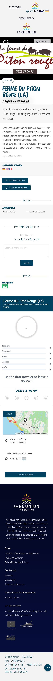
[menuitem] (14, 6)
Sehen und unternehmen (15, 584)
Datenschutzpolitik (15, 668)
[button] (42, 11)
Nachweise (27, 656)
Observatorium (34, 664)
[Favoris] (36, 11)
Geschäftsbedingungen (16, 672)
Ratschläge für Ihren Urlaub (16, 562)
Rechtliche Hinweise (15, 660)
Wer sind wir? (12, 656)
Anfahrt (9, 414)
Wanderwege (10, 580)
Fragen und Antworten (14, 558)
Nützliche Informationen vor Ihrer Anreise (22, 553)
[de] (47, 10)
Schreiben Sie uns (12, 597)
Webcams (9, 575)
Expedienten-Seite (14, 664)
